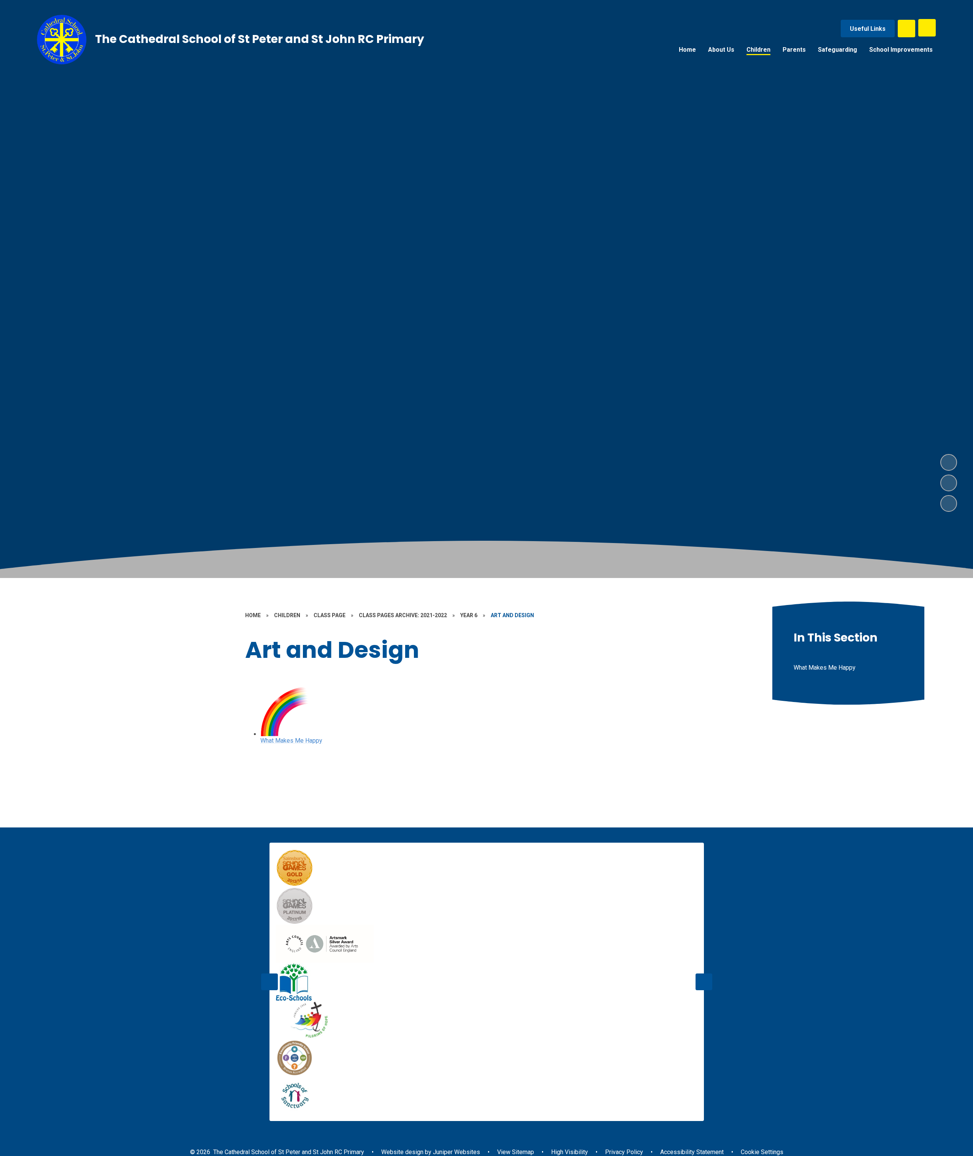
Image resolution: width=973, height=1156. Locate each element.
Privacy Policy (624, 1152)
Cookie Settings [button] (762, 1152)
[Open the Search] (906, 28)
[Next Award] (704, 981)
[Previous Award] (269, 981)
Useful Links (868, 28)
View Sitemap (515, 1152)
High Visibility (569, 1152)
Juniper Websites (455, 1152)
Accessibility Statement (692, 1152)
